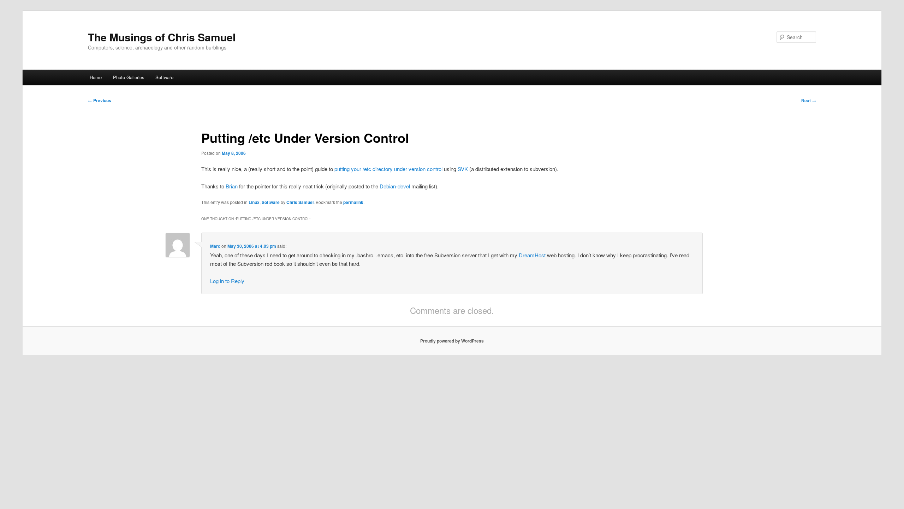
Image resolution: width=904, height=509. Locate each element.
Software (164, 77)
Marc (215, 246)
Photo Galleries (128, 77)
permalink (353, 202)
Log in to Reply (227, 281)
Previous (99, 100)
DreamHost (532, 255)
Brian (232, 186)
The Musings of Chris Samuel (162, 37)
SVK (463, 168)
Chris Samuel (300, 202)
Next (808, 100)
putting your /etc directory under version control (388, 168)
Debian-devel (395, 186)
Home (96, 77)
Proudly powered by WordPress (452, 341)
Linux (254, 202)
